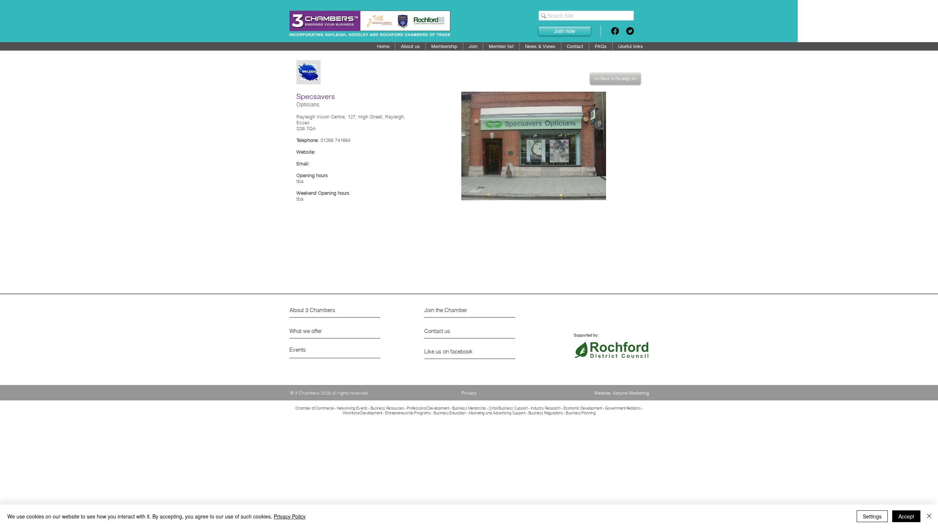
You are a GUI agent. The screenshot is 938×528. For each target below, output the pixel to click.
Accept (906, 516)
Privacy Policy (290, 516)
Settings (872, 516)
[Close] (929, 516)
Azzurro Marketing (631, 393)
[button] (501, 46)
